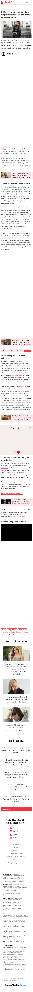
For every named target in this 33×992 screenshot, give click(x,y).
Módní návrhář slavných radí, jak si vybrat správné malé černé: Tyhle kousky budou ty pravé (16, 750)
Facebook (15, 828)
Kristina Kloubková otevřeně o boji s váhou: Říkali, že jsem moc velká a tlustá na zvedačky (16, 799)
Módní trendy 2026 (22, 880)
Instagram (16, 831)
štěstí (13, 632)
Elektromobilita (7, 895)
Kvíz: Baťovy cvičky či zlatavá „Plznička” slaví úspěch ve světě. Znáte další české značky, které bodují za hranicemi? (15, 961)
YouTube (15, 838)
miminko (14, 629)
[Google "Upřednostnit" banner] (16, 352)
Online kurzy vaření (15, 844)
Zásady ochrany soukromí (15, 863)
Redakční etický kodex (15, 853)
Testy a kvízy (6, 877)
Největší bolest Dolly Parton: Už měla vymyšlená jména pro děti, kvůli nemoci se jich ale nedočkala (15, 936)
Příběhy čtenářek (23, 629)
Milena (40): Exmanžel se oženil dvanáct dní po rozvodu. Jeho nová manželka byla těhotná (16, 699)
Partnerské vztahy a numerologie (11, 887)
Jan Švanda (9, 53)
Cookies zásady (15, 860)
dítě (9, 629)
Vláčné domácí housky (8, 904)
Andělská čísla (14, 877)
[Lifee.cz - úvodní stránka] (6, 2)
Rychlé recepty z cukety (9, 901)
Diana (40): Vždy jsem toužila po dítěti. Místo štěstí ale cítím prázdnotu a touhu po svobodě (16, 727)
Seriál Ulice (24, 887)
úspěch (3, 634)
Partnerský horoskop (19, 875)
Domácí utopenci (18, 907)
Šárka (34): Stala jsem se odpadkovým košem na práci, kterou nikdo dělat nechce (16, 786)
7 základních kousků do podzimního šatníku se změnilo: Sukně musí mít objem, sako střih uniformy (16, 762)
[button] (27, 2)
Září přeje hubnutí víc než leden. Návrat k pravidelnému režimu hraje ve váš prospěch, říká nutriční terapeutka (14, 969)
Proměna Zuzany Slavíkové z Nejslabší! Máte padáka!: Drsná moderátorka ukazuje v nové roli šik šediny (16, 774)
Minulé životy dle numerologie (11, 886)
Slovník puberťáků (7, 875)
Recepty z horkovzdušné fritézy (11, 909)
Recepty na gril (22, 881)
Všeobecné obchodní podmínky (15, 857)
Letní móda (7, 881)
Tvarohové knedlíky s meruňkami (11, 908)
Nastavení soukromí (15, 866)
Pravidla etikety (15, 874)
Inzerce (15, 850)
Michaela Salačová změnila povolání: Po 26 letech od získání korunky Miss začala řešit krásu (14, 941)
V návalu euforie (22, 375)
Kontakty (15, 847)
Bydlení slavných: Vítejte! (9, 880)
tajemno (19, 632)
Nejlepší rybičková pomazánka (11, 902)
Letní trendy (14, 881)
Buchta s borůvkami (8, 907)
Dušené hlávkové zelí (21, 904)
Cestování (21, 877)
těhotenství (4, 468)
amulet (3, 629)
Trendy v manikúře (17, 884)
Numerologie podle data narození (11, 878)
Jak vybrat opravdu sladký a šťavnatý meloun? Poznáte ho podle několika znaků (14, 965)
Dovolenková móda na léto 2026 (11, 892)
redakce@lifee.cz (19, 517)
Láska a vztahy (11, 634)
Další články (6, 809)
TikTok (15, 834)
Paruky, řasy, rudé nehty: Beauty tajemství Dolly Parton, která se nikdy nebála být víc (15, 951)
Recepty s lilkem (7, 905)
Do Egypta (4, 149)
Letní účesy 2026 (7, 893)
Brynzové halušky (17, 905)
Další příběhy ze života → (12, 493)
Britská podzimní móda (10, 889)
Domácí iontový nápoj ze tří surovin (12, 899)
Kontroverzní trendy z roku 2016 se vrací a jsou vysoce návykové (15, 948)
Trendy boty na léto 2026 (9, 890)
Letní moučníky (16, 893)
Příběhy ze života (6, 632)
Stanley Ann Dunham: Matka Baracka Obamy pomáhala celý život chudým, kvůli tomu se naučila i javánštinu (14, 931)
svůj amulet (25, 387)
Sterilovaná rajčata (17, 898)
